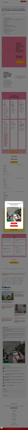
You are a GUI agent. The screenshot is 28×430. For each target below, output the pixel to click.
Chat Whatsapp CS (14, 223)
